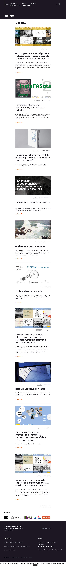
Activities (36, 150)
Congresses (36, 49)
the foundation (13, 3)
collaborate (33, 3)
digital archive (27, 5)
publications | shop (14, 5)
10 (47, 506)
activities (23, 3)
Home (6, 4)
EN (59, 4)
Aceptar (35, 564)
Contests (38, 100)
